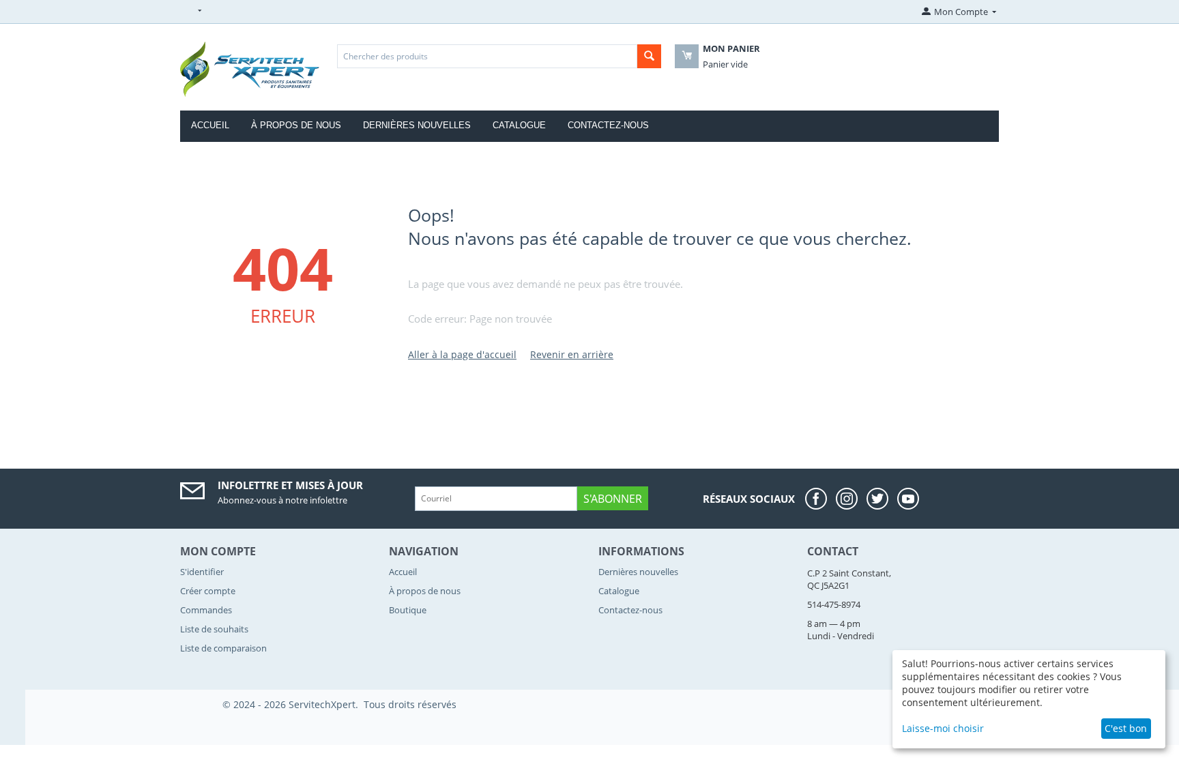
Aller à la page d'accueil (462, 354)
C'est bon (1126, 728)
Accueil (210, 125)
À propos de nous (296, 125)
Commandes (206, 610)
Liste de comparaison (223, 648)
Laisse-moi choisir (943, 728)
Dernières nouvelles (417, 125)
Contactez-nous (608, 125)
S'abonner (612, 498)
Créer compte (207, 591)
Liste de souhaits (214, 629)
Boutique (407, 610)
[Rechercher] (649, 56)
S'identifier (202, 572)
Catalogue (519, 125)
